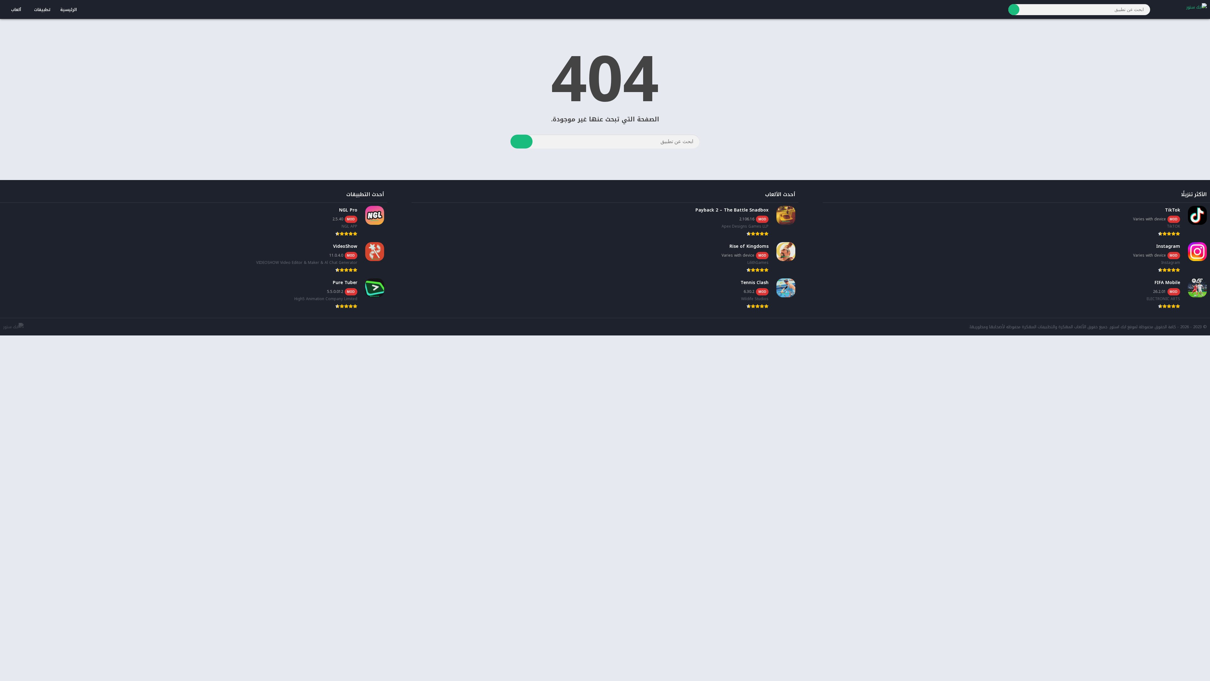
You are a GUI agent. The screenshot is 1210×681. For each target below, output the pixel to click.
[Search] (1013, 9)
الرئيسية (68, 10)
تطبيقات (42, 10)
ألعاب (16, 10)
